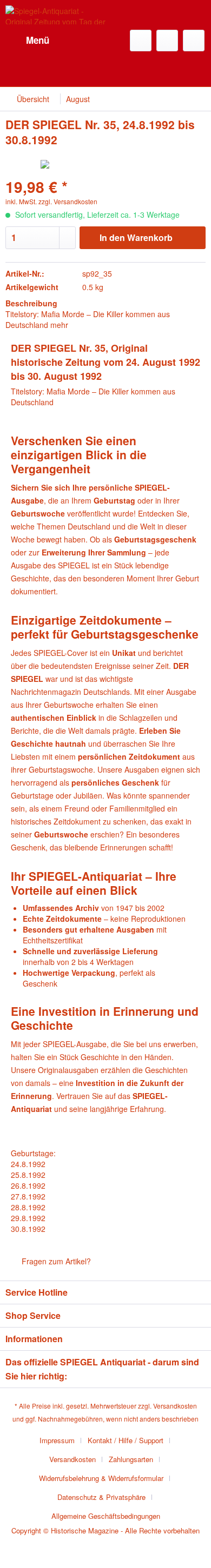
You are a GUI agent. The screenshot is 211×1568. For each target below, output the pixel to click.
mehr (59, 324)
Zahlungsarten (131, 1459)
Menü (37, 39)
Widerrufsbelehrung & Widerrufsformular (101, 1478)
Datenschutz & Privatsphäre (101, 1497)
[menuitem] (27, 40)
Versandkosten (175, 1405)
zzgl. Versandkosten (67, 201)
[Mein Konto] (167, 40)
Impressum (57, 1440)
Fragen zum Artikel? (55, 1261)
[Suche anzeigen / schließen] (140, 40)
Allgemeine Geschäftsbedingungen (105, 1516)
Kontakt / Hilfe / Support (125, 1440)
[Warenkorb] (194, 40)
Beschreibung (31, 303)
